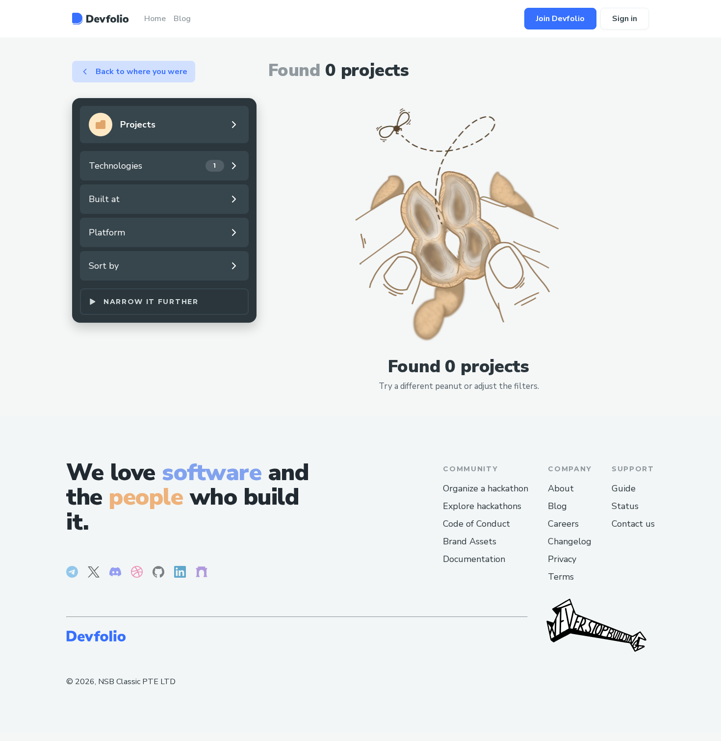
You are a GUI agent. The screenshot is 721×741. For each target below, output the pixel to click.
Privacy (562, 559)
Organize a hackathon (485, 488)
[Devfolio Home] (100, 19)
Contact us (633, 524)
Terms (561, 577)
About (561, 488)
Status (625, 506)
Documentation (474, 559)
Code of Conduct (476, 524)
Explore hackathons (482, 506)
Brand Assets (469, 541)
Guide (624, 488)
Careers (563, 524)
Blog (557, 506)
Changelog (570, 541)
